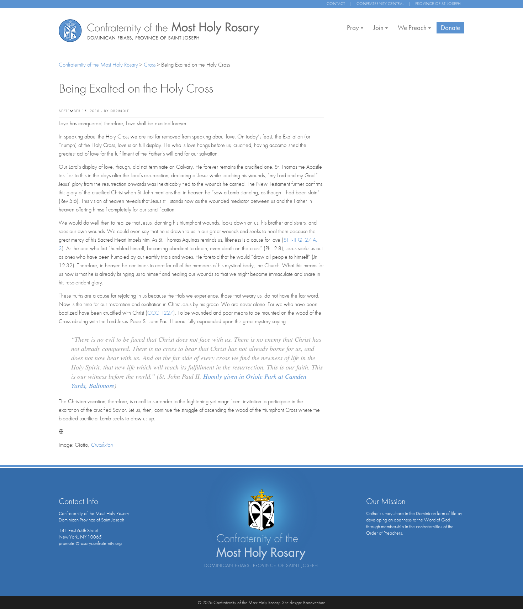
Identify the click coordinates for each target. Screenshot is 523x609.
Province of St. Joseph (438, 3)
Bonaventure (314, 602)
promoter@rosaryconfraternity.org (90, 543)
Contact (336, 3)
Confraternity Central (380, 3)
